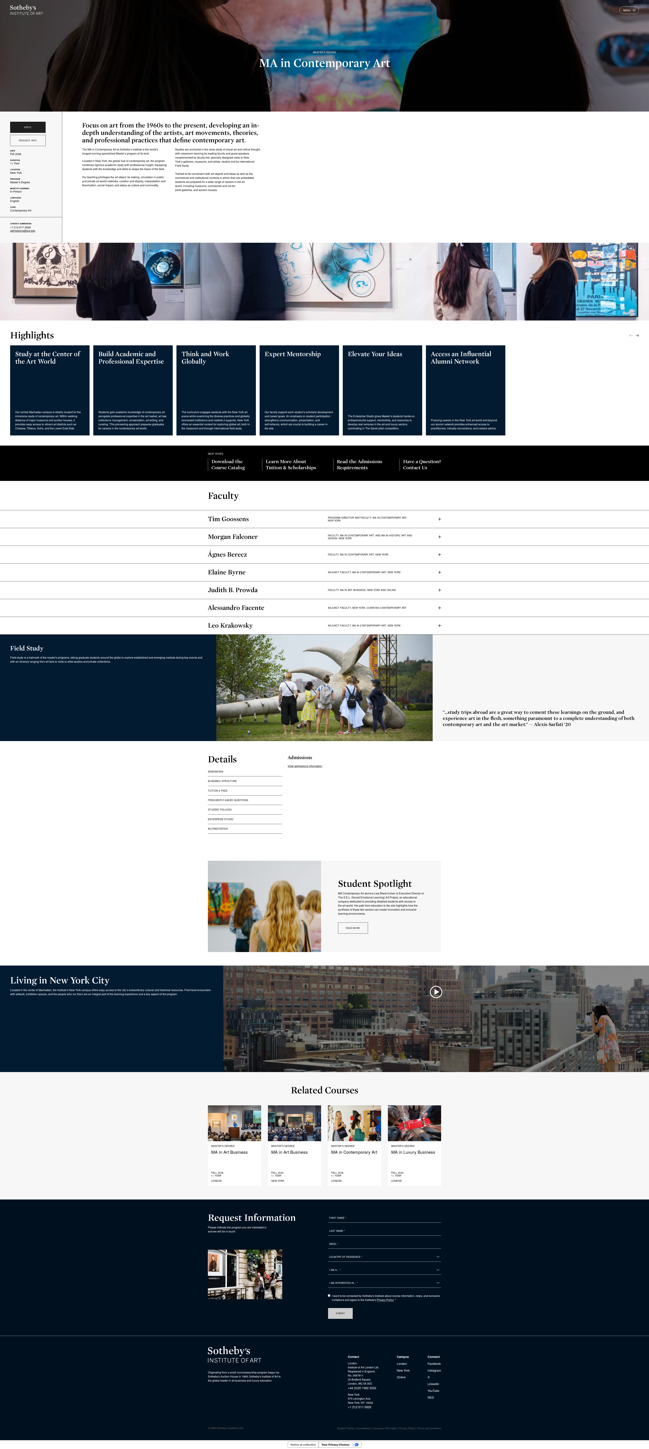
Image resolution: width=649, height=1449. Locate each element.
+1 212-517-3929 (20, 227)
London (402, 1363)
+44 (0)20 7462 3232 (362, 1388)
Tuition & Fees (217, 790)
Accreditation (218, 828)
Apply (28, 127)
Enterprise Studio (221, 819)
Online (401, 1377)
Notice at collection (303, 1444)
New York (403, 1370)
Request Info (28, 140)
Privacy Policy (385, 1300)
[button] (637, 335)
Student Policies (220, 809)
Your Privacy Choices (335, 1444)
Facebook (434, 1363)
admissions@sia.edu (22, 231)
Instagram (434, 1370)
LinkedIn (433, 1384)
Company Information (385, 1428)
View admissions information (305, 766)
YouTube (433, 1390)
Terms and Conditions (429, 1428)
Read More (353, 928)
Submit (340, 1313)
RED (431, 1397)
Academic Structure (222, 781)
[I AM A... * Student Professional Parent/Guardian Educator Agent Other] (384, 1270)
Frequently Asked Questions (228, 800)
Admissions (215, 771)
